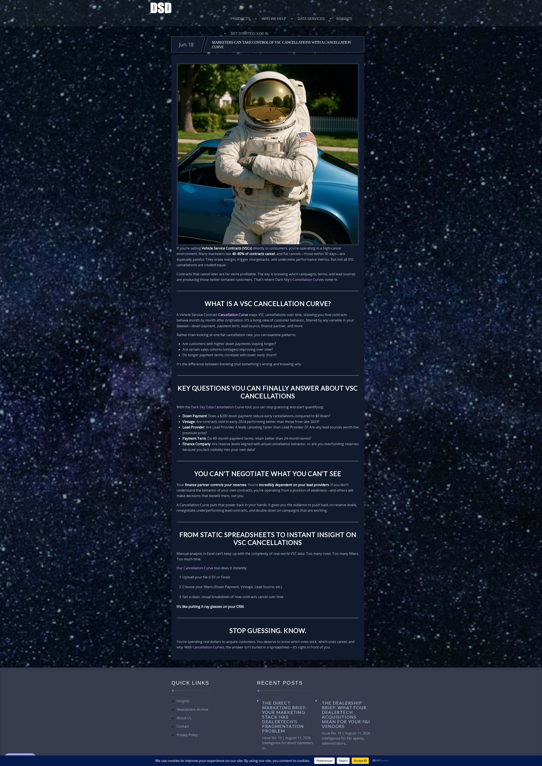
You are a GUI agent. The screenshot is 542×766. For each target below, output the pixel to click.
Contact (183, 726)
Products (240, 19)
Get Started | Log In (249, 33)
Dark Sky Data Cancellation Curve (218, 407)
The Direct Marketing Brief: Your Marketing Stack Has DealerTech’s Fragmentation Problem (284, 716)
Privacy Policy (187, 735)
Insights (344, 19)
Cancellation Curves (308, 279)
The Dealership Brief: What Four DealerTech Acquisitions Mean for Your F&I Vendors (346, 714)
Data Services (311, 19)
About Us (184, 718)
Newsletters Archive (192, 709)
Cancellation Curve (233, 314)
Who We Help (274, 19)
